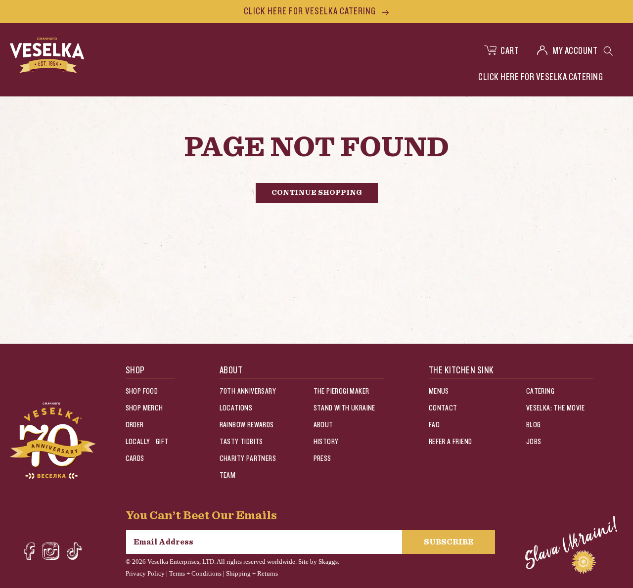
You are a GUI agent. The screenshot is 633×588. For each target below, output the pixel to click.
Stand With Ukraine (344, 408)
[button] (608, 51)
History (326, 442)
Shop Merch (144, 408)
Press (322, 458)
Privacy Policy (145, 573)
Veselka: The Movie (555, 408)
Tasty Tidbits (241, 442)
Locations (236, 408)
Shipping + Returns (252, 573)
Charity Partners (248, 458)
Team (228, 475)
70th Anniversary (248, 391)
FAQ (434, 425)
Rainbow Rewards (247, 425)
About (323, 425)
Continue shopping (316, 192)
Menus (439, 391)
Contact (443, 408)
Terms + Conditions (195, 573)
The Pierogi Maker (341, 391)
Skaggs (328, 561)
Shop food (142, 391)
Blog (533, 425)
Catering (540, 391)
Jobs (534, 442)
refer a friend (450, 442)
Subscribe (448, 542)
